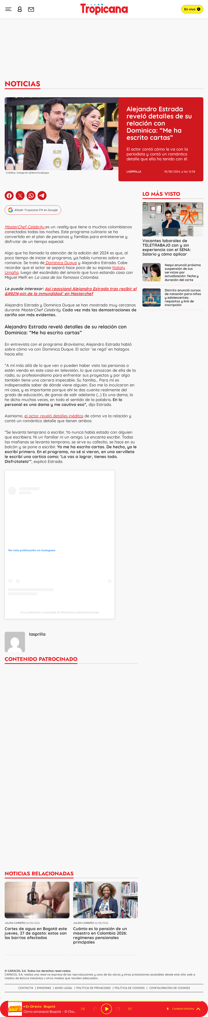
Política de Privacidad (93, 988)
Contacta (25, 988)
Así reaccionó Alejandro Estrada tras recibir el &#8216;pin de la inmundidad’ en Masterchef (70, 291)
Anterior (82, 1008)
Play (106, 1008)
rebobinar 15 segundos (94, 1008)
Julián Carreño (15, 922)
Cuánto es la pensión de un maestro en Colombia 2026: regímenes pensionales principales (100, 935)
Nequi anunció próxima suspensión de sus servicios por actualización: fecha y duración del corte (183, 272)
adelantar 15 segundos (118, 1008)
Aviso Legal (64, 988)
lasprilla (134, 171)
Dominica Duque (60, 262)
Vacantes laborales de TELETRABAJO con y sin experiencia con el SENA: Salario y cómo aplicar (166, 247)
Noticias (22, 83)
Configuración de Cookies (169, 988)
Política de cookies (130, 988)
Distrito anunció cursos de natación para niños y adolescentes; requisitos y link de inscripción (183, 297)
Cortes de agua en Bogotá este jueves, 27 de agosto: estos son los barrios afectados (36, 933)
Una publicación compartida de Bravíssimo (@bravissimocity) (60, 612)
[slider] (105, 1001)
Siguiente (130, 1008)
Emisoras (44, 988)
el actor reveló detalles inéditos (53, 415)
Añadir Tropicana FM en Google (36, 210)
